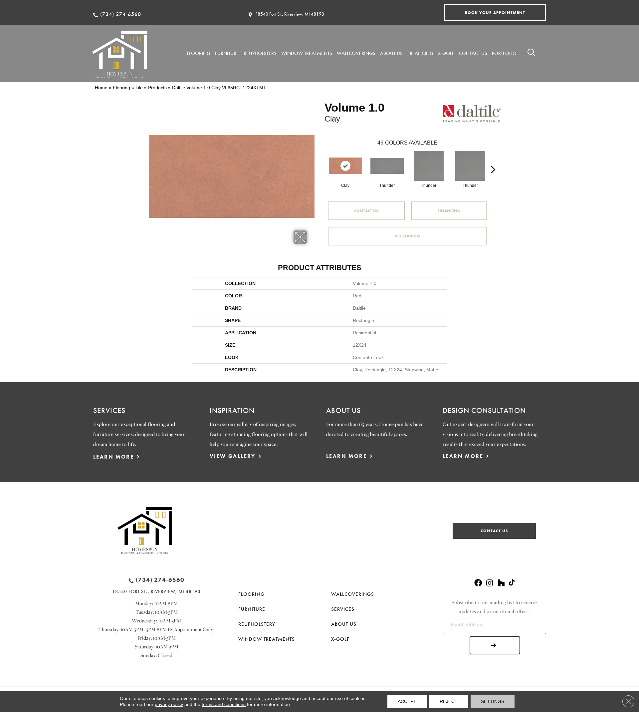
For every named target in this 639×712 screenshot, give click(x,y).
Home (101, 87)
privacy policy (169, 704)
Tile (139, 87)
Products (157, 87)
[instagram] (489, 583)
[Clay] (345, 166)
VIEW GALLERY (233, 456)
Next (493, 159)
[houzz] (501, 583)
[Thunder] (387, 166)
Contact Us (366, 210)
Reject (449, 701)
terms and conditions (224, 704)
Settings (492, 701)
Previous (321, 159)
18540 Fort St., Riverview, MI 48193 (290, 14)
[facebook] (478, 583)
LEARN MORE (113, 457)
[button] (495, 12)
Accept (407, 701)
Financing (449, 210)
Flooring (121, 87)
